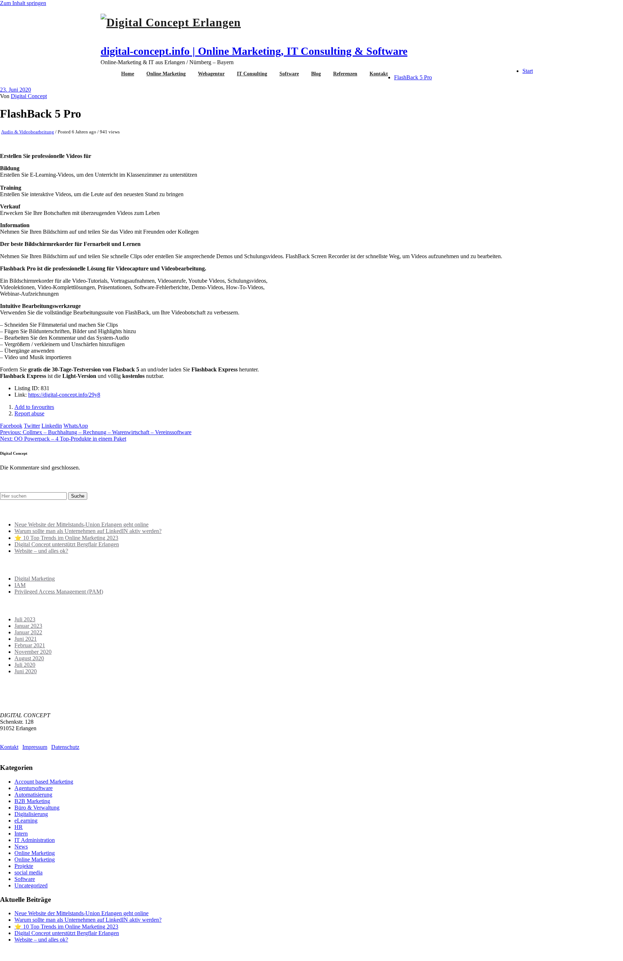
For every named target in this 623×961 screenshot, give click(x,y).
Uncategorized (31, 885)
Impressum (34, 747)
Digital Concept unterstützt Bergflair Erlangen (66, 544)
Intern (21, 833)
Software (289, 73)
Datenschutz (65, 747)
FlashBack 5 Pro (413, 77)
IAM (20, 585)
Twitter (32, 426)
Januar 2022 (28, 632)
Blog (316, 73)
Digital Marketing (34, 579)
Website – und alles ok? (41, 551)
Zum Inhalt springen (23, 3)
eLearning (25, 820)
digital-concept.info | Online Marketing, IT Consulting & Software (254, 51)
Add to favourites (34, 407)
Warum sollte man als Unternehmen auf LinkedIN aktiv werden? (88, 531)
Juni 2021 (25, 639)
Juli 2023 (24, 619)
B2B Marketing (32, 801)
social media (28, 872)
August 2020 (29, 658)
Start (527, 71)
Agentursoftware (33, 788)
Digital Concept (29, 96)
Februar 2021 (29, 645)
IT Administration (34, 840)
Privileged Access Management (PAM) (58, 591)
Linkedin (51, 426)
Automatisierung (33, 795)
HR (18, 827)
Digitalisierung (31, 814)
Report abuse (29, 413)
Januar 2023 (28, 626)
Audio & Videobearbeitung (27, 132)
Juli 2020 (24, 665)
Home (127, 73)
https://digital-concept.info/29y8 (64, 395)
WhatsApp (75, 426)
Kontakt (379, 73)
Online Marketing (166, 73)
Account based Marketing (43, 782)
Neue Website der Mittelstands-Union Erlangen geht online (81, 524)
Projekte (23, 866)
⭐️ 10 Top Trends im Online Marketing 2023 (66, 538)
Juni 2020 (25, 671)
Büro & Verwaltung (36, 807)
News (21, 846)
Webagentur (211, 73)
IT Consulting (252, 73)
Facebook (11, 426)
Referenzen (345, 73)
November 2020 (33, 652)
